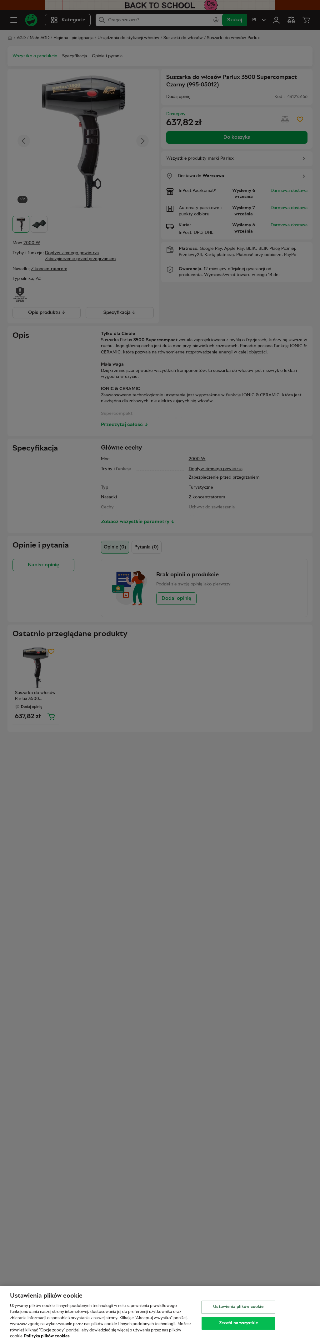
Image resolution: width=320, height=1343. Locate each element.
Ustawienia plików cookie (238, 1307)
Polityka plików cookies (47, 1336)
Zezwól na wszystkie (238, 1323)
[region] (160, 1314)
